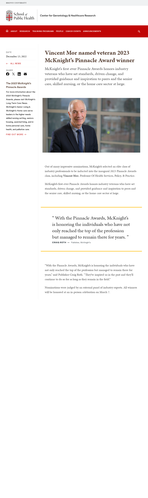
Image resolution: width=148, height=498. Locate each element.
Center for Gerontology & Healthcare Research (68, 15)
